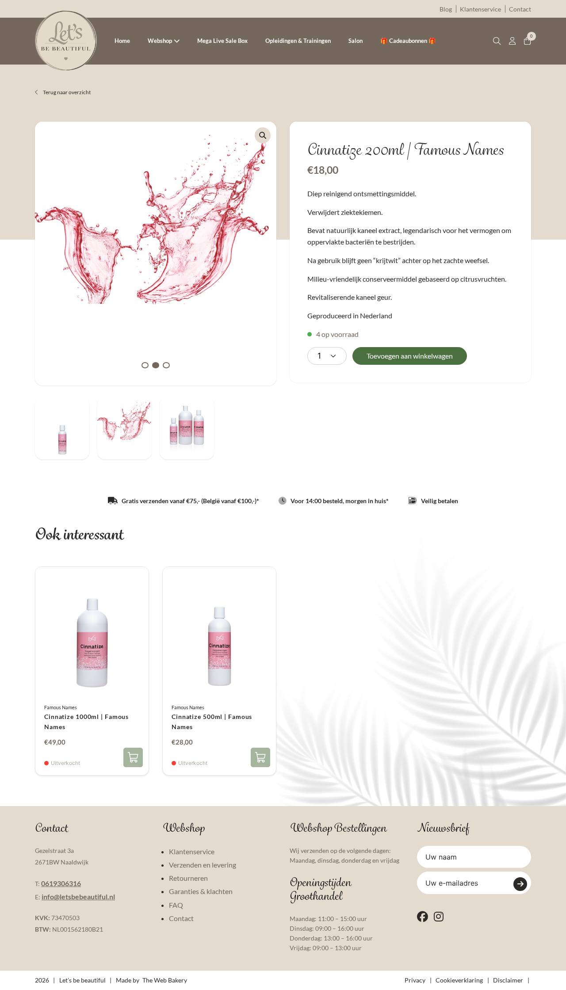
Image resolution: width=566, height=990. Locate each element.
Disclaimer (508, 980)
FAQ (176, 905)
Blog (446, 9)
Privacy (415, 980)
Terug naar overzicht (66, 92)
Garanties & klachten (201, 891)
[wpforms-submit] (520, 884)
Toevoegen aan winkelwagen (410, 356)
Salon (355, 40)
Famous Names (60, 707)
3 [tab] (166, 365)
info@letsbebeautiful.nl (78, 896)
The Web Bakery (164, 980)
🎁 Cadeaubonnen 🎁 (408, 40)
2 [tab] (155, 365)
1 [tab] (145, 365)
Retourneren (188, 878)
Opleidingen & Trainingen (298, 40)
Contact (520, 9)
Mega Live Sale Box (222, 40)
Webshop (160, 40)
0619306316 (61, 883)
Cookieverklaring (459, 980)
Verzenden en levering (202, 864)
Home (122, 40)
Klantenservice (480, 9)
